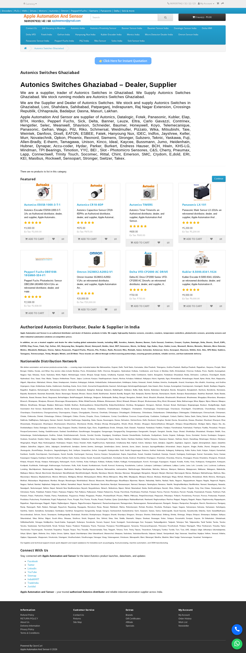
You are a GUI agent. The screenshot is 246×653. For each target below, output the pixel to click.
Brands (129, 615)
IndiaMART (33, 579)
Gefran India (63, 34)
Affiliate (129, 622)
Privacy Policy (27, 629)
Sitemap (32, 575)
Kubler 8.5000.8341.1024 (199, 272)
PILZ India (84, 40)
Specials (130, 626)
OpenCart (37, 646)
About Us (24, 622)
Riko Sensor (100, 40)
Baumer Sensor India (158, 28)
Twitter (31, 565)
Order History (184, 618)
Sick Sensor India (136, 40)
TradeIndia (33, 583)
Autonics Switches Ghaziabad (49, 48)
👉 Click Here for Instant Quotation (123, 61)
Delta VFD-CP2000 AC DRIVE (148, 272)
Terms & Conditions (29, 633)
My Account (184, 615)
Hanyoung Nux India (85, 34)
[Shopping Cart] (218, 3)
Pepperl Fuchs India (64, 40)
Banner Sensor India (132, 28)
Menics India (133, 34)
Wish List (182, 622)
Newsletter (183, 626)
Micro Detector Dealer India (159, 34)
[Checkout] (222, 3)
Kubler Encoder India (111, 34)
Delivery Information (30, 626)
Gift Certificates (133, 618)
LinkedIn (32, 568)
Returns (77, 618)
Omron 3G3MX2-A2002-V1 (95, 272)
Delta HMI (207, 28)
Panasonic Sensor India (37, 40)
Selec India (116, 40)
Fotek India (46, 34)
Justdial (32, 586)
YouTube (32, 572)
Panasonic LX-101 (194, 204)
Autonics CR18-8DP (90, 204)
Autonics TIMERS (141, 204)
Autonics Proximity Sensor (103, 28)
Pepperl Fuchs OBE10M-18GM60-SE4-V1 (40, 273)
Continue (218, 178)
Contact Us (31, 28)
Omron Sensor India (188, 34)
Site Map (77, 622)
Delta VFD (31, 34)
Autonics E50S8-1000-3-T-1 (42, 204)
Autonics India (78, 28)
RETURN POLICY (29, 618)
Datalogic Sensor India (185, 28)
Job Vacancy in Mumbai (53, 28)
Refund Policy (27, 615)
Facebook (33, 561)
